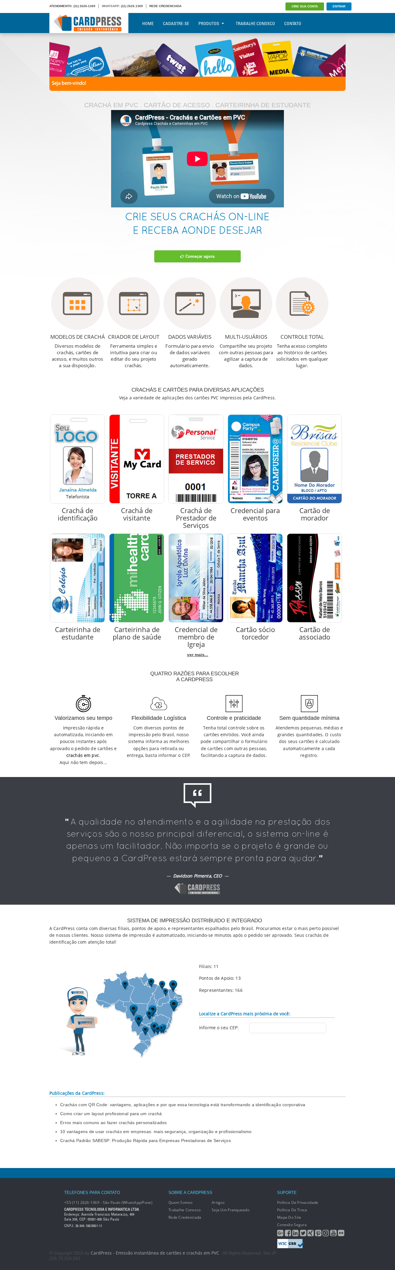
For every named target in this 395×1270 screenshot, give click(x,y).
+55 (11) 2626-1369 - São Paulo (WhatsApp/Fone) (108, 1202)
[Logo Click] (88, 23)
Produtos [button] (208, 23)
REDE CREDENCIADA (165, 6)
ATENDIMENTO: (61, 6)
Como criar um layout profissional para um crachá (111, 1113)
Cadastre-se (176, 23)
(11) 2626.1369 (132, 6)
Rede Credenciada (184, 1217)
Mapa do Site (289, 1217)
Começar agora (199, 256)
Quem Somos (180, 1202)
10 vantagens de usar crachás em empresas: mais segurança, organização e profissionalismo (156, 1131)
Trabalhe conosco (184, 1210)
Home (148, 23)
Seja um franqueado (230, 1210)
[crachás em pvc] (197, 54)
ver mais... (197, 654)
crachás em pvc (82, 755)
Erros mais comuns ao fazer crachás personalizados (113, 1122)
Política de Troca (292, 1210)
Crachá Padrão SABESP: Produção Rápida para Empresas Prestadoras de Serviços (145, 1140)
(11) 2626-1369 (84, 6)
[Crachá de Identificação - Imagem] (77, 458)
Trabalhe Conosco (255, 23)
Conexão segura (292, 1224)
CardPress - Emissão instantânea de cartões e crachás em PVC (155, 1253)
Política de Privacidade (297, 1202)
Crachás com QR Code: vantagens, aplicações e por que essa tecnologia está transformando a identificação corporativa (182, 1104)
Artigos (218, 1202)
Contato (292, 23)
